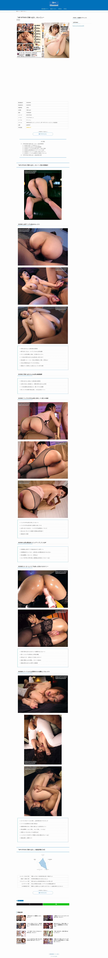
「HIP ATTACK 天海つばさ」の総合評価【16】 (32, 155)
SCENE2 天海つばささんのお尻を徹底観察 (32, 146)
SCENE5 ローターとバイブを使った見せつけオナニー (35, 151)
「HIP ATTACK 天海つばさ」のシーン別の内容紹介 (33, 143)
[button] (29, 904)
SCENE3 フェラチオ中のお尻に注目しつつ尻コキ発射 (35, 148)
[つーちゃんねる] (54, 3)
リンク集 (56, 954)
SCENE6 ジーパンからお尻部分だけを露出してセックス (35, 153)
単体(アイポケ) (20, 900)
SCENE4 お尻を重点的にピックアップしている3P (34, 150)
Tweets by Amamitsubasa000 (78, 25)
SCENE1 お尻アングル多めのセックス (32, 145)
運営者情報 (52, 954)
